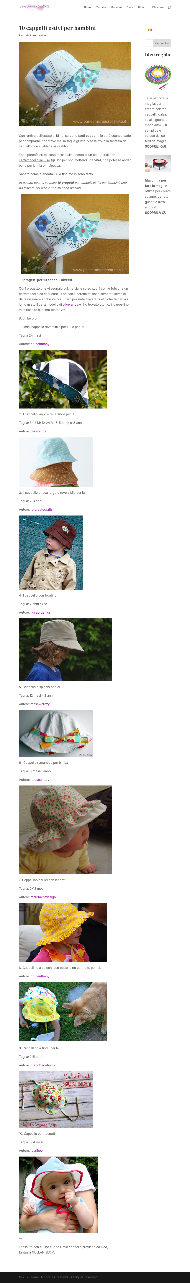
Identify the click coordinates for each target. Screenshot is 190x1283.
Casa (130, 7)
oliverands (70, 304)
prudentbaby (40, 344)
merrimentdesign (44, 897)
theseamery (41, 780)
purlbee (38, 1150)
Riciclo (142, 7)
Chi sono (158, 7)
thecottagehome (43, 1065)
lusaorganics (42, 612)
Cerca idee (162, 43)
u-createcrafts (43, 509)
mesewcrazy (41, 704)
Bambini (116, 7)
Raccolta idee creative (33, 35)
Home (87, 7)
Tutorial (101, 7)
